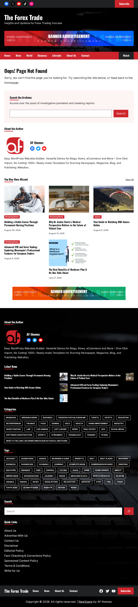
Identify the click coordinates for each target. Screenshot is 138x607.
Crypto (108, 417)
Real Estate (90, 429)
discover (11, 470)
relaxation (69, 482)
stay (98, 482)
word (74, 487)
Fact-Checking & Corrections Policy (27, 555)
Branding (11, 417)
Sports (97, 217)
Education (123, 417)
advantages (27, 458)
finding (50, 470)
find (38, 470)
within (61, 487)
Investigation (13, 429)
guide (75, 470)
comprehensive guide (102, 464)
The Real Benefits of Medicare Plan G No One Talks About (68, 271)
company (59, 464)
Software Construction (19, 435)
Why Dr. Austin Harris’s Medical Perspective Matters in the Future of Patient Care (67, 225)
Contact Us (11, 540)
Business (47, 417)
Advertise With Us (16, 535)
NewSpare (86, 601)
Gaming (55, 423)
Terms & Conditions (17, 565)
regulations (51, 482)
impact (118, 470)
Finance (31, 423)
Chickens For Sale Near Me (72, 417)
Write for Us (12, 570)
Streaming (57, 435)
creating (123, 464)
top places (11, 487)
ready (36, 482)
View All (129, 179)
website (48, 487)
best (92, 458)
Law (28, 429)
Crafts (95, 417)
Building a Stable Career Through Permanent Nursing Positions (21, 223)
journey (48, 476)
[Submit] (129, 511)
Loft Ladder (60, 429)
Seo (103, 429)
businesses (27, 464)
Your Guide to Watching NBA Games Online (111, 223)
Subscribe (126, 591)
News (75, 429)
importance (12, 476)
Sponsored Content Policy (21, 560)
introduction (31, 476)
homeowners (102, 470)
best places (106, 458)
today (120, 482)
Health (79, 423)
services (85, 482)
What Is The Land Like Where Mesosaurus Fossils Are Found (37, 441)
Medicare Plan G (79, 476)
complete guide (77, 464)
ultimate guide (30, 487)
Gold (67, 423)
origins (10, 482)
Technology (74, 435)
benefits (79, 458)
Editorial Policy (14, 550)
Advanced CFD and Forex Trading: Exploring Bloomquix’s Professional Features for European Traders (22, 250)
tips (109, 482)
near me (120, 476)
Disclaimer (11, 545)
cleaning (44, 464)
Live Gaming (42, 429)
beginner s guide (60, 458)
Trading (91, 435)
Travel (104, 435)
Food (43, 423)
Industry (119, 423)
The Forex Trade (23, 17)
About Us (10, 530)
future (63, 470)
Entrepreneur (13, 423)
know (62, 476)
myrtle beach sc (101, 476)
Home (86, 470)
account (10, 458)
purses (23, 482)
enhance (25, 470)
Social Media (117, 429)
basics (42, 458)
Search (121, 113)
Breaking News (12, 217)
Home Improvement (98, 423)
